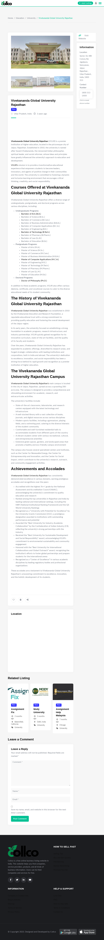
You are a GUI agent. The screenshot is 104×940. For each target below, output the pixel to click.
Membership (59, 862)
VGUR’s (14, 165)
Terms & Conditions (62, 908)
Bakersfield (19, 722)
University (31, 18)
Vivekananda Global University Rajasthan (29, 311)
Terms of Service (15, 908)
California (14, 724)
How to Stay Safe (61, 904)
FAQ (55, 900)
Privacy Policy (14, 912)
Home (10, 18)
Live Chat (57, 896)
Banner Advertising (61, 866)
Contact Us (58, 912)
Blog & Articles (14, 900)
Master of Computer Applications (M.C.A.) (40, 259)
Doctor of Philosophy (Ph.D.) (34, 281)
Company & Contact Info (18, 896)
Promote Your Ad (60, 870)
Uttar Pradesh (20, 114)
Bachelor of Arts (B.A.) (31, 214)
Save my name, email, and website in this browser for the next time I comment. (38, 811)
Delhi (39, 722)
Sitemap (11, 904)
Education (20, 18)
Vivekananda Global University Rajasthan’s (30, 383)
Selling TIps (58, 854)
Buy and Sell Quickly (62, 858)
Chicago (62, 725)
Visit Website (84, 37)
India (29, 114)
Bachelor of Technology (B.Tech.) (35, 232)
